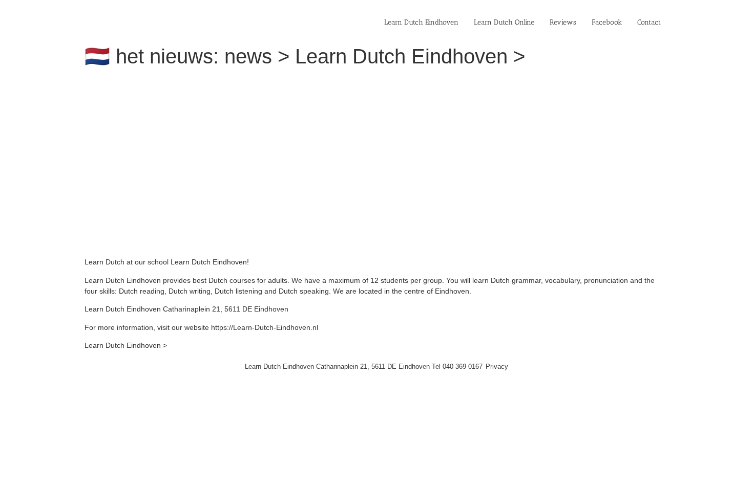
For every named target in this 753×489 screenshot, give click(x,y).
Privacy (497, 366)
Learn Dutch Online (504, 22)
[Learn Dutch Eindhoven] (225, 82)
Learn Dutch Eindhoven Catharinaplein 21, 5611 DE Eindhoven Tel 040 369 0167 (364, 366)
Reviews (563, 22)
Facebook (607, 22)
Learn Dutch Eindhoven (421, 22)
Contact (649, 22)
